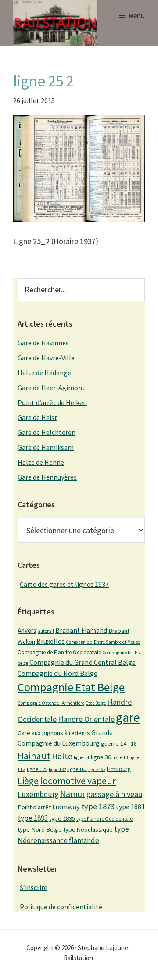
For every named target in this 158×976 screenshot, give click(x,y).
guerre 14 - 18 (119, 743)
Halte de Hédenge (44, 372)
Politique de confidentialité (61, 906)
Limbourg (119, 769)
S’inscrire (33, 887)
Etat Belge (96, 703)
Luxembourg (38, 794)
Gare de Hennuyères (47, 477)
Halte (62, 755)
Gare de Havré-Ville (46, 357)
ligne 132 (57, 769)
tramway (66, 806)
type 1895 (62, 818)
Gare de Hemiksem (46, 447)
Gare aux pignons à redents (54, 733)
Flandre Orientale (86, 719)
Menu (137, 15)
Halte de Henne (41, 462)
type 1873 (98, 806)
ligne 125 (37, 769)
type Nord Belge (40, 829)
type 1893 (33, 818)
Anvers (27, 630)
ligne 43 (120, 757)
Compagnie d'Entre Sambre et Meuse (103, 642)
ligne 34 (82, 757)
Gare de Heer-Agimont (51, 387)
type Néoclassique (88, 829)
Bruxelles (50, 641)
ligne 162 (77, 769)
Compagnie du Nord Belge (57, 673)
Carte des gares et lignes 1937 (64, 584)
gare (128, 717)
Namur (72, 794)
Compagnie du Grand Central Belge (82, 662)
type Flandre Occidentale (104, 819)
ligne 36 (101, 757)
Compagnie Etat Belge (71, 687)
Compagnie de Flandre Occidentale (59, 652)
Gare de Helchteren (46, 432)
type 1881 (130, 806)
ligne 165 (96, 769)
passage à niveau (114, 794)
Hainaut (34, 756)
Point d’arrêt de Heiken (52, 402)
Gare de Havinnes (43, 342)
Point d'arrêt (34, 807)
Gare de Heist (37, 417)
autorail (46, 631)
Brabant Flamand (81, 630)
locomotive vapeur (78, 781)
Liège (28, 781)
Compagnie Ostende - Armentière (51, 703)
